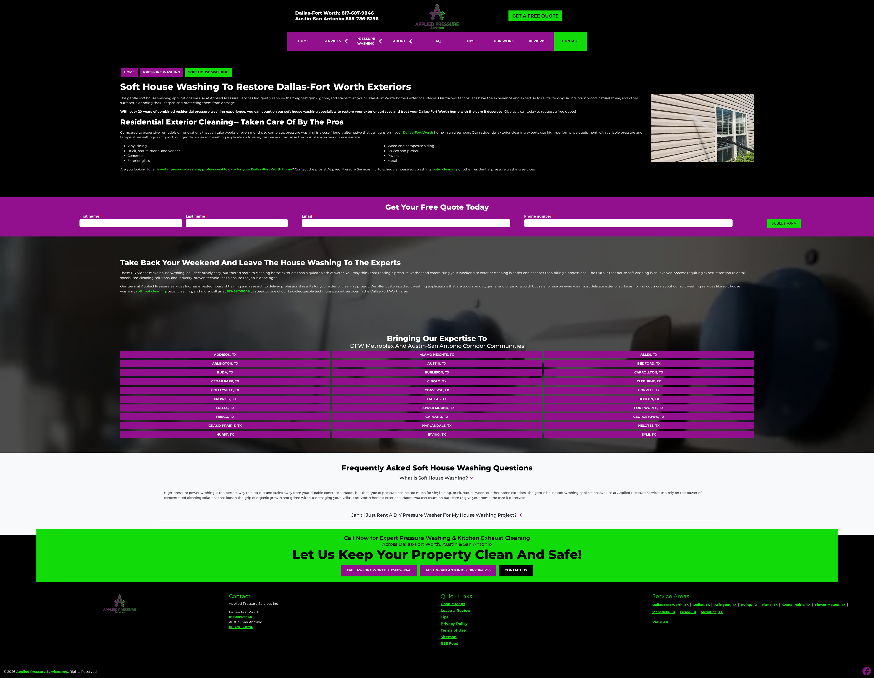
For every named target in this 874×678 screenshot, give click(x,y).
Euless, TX (225, 408)
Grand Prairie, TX (225, 426)
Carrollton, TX (648, 372)
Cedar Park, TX (225, 381)
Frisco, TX (225, 417)
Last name (197, 216)
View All (660, 622)
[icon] (866, 671)
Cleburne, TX (649, 381)
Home (129, 72)
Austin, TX (436, 363)
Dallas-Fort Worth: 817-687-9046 (334, 13)
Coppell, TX (649, 390)
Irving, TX (437, 434)
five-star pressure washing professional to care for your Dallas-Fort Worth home (223, 169)
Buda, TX (225, 372)
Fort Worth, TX (648, 408)
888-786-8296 (241, 627)
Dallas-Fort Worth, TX (670, 605)
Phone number (539, 216)
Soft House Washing (208, 72)
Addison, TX (225, 355)
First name (90, 216)
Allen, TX (648, 355)
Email (308, 216)
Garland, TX (436, 417)
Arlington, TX (225, 363)
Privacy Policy (454, 624)
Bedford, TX (649, 363)
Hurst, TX (225, 434)
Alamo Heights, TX (437, 355)
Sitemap (449, 637)
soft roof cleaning (151, 291)
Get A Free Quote (535, 16)
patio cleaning (444, 169)
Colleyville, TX (225, 390)
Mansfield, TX (663, 612)
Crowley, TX (225, 399)
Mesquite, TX (712, 612)
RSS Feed (449, 643)
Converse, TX (437, 390)
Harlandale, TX (437, 426)
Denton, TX (648, 399)
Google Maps (453, 604)
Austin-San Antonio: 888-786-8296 (337, 18)
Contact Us (516, 570)
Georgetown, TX (648, 417)
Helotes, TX (649, 426)
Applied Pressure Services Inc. (42, 672)
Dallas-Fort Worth (418, 132)
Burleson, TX (437, 372)
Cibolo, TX (437, 381)
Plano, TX (770, 605)
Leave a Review (456, 610)
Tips (445, 617)
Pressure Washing (161, 72)
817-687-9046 (238, 291)
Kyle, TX (649, 434)
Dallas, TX (437, 399)
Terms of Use (453, 630)
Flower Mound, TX (437, 408)
